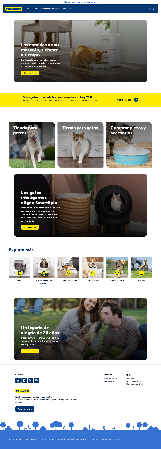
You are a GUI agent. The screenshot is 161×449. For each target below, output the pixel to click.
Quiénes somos (30, 351)
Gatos (36, 9)
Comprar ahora (30, 73)
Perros (28, 9)
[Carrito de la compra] (149, 9)
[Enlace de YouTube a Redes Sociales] (36, 380)
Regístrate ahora (25, 409)
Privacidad (60, 439)
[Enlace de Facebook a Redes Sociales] (24, 380)
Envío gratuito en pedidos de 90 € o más (82, 2)
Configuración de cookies (110, 439)
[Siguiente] (115, 2)
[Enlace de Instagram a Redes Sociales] (18, 380)
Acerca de (67, 9)
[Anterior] (46, 2)
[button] (28, 8)
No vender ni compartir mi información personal (82, 439)
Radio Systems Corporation (23, 439)
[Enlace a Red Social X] (30, 380)
